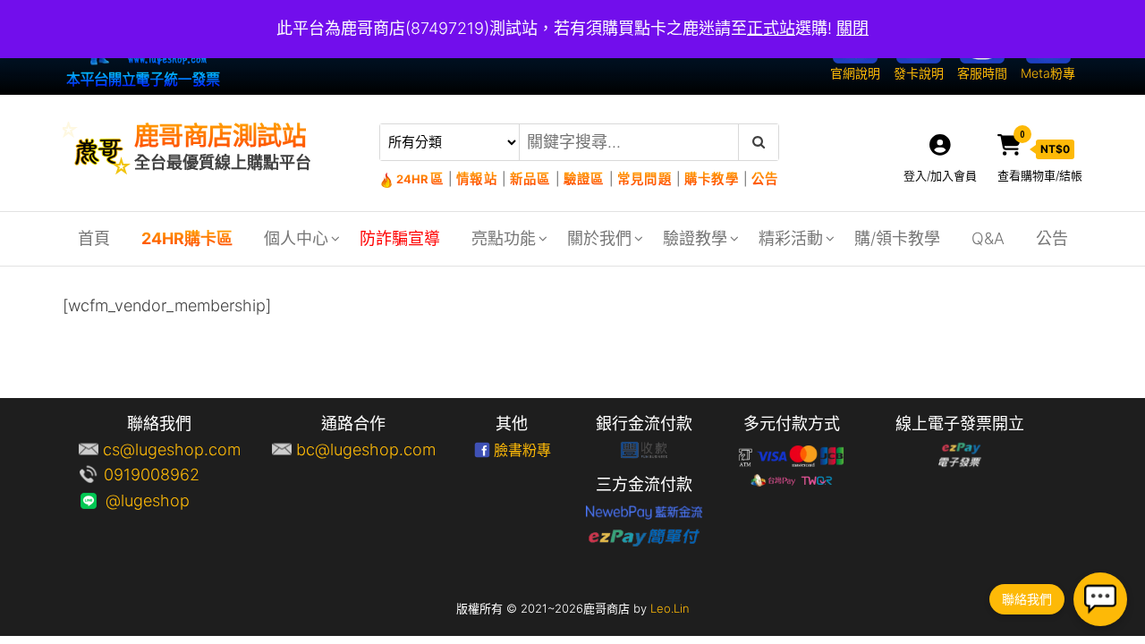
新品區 (530, 178)
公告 (764, 178)
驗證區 (584, 178)
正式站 (771, 28)
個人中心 (296, 238)
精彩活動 (791, 238)
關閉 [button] (852, 28)
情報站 (476, 178)
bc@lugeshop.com (366, 449)
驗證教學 (695, 238)
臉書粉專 (522, 450)
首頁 (94, 238)
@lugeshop (172, 500)
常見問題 (644, 178)
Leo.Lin (670, 608)
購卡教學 (711, 178)
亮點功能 (503, 238)
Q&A (988, 238)
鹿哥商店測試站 (220, 136)
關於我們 (599, 238)
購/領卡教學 (897, 238)
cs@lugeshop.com (172, 449)
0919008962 (172, 474)
